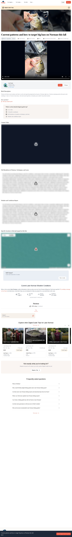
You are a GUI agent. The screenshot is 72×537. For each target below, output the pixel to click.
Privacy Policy (41, 271)
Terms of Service (35, 271)
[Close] (52, 258)
